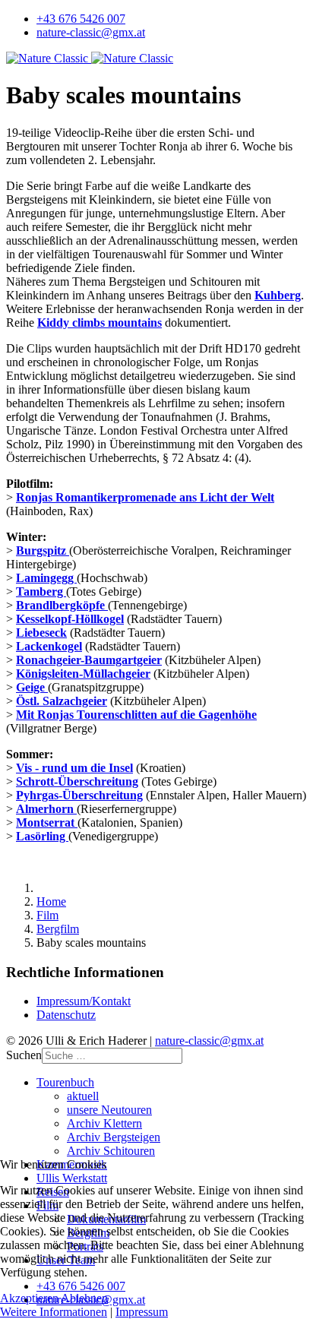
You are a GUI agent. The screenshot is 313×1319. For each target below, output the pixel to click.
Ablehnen (84, 1298)
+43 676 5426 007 (80, 18)
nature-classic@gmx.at (90, 32)
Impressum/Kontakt (83, 1001)
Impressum (141, 1311)
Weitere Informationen (53, 1311)
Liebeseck (41, 632)
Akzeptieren (29, 1298)
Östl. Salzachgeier (61, 700)
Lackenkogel (49, 646)
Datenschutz (66, 1014)
